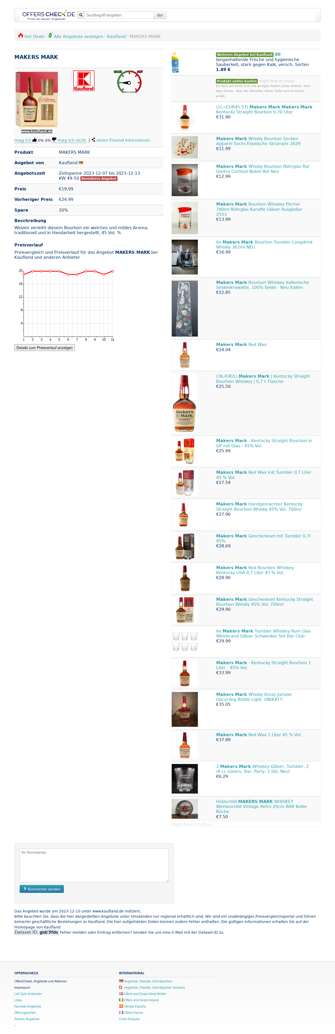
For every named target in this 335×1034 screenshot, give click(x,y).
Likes (18, 1000)
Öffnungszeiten (25, 1012)
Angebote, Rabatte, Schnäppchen (147, 981)
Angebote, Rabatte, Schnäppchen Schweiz (154, 987)
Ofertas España (134, 1006)
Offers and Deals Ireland (141, 1000)
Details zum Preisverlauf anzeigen (44, 347)
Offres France (133, 1012)
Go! (160, 15)
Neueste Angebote (27, 1006)
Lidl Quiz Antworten (28, 993)
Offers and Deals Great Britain (144, 993)
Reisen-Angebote (27, 1018)
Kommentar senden (43, 889)
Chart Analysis (129, 1018)
